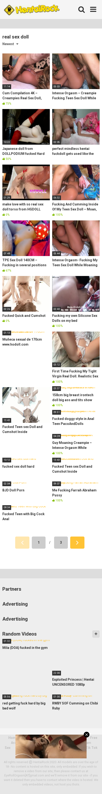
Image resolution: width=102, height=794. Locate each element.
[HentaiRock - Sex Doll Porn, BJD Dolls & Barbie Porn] (31, 9)
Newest (8, 44)
